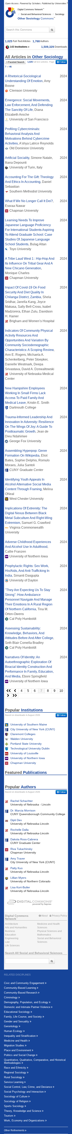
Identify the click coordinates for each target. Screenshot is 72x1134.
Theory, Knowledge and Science (23, 1110)
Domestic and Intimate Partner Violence (27, 1007)
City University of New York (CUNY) (32, 729)
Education (10, 934)
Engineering (11, 938)
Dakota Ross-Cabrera (24, 839)
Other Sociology (36, 18)
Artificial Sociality (17, 157)
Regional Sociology (15, 1072)
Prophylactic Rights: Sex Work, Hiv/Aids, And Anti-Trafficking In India (27, 570)
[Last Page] (15, 695)
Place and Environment (18, 1050)
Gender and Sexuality (17, 1021)
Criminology (11, 997)
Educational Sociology (17, 1011)
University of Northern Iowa (27, 758)
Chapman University (23, 762)
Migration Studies (14, 1045)
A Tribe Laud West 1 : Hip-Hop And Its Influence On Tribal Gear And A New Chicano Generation (29, 263)
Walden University (21, 738)
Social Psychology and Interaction (24, 1091)
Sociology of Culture (16, 1096)
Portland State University (26, 743)
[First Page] (8, 690)
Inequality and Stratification (20, 1035)
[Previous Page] (15, 690)
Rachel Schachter (21, 800)
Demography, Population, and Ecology (26, 1002)
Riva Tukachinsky (21, 848)
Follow (62, 62)
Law (7, 942)
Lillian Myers (18, 877)
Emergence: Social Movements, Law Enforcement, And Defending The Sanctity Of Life (29, 104)
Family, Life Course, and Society (23, 1016)
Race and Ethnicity (15, 1067)
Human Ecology (13, 1031)
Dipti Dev (16, 820)
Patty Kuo (16, 868)
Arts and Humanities (16, 927)
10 (61, 690)
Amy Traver (17, 858)
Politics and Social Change (20, 1055)
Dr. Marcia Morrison (22, 810)
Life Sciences (12, 945)
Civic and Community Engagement (24, 983)
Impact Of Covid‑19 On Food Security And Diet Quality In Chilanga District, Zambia (25, 292)
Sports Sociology (14, 1106)
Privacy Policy (59, 915)
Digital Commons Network (30, 9)
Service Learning (14, 1082)
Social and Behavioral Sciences (36, 14)
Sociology (59, 14)
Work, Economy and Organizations (24, 1120)
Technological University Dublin (30, 748)
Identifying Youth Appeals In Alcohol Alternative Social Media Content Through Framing (28, 484)
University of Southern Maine (28, 724)
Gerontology (11, 1026)
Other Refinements (14, 1130)
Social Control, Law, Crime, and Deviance (28, 1086)
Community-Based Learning (20, 987)
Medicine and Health (16, 1040)
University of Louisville (24, 753)
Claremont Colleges (22, 734)
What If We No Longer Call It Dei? (29, 201)
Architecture (11, 924)
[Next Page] (8, 695)
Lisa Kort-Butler (20, 887)
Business (10, 931)
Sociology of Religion (16, 1101)
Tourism (9, 1115)
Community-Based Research (21, 992)
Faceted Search (16, 62)
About (44, 915)
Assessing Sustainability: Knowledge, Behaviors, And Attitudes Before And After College (29, 633)
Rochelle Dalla (19, 829)
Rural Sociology (13, 1077)
